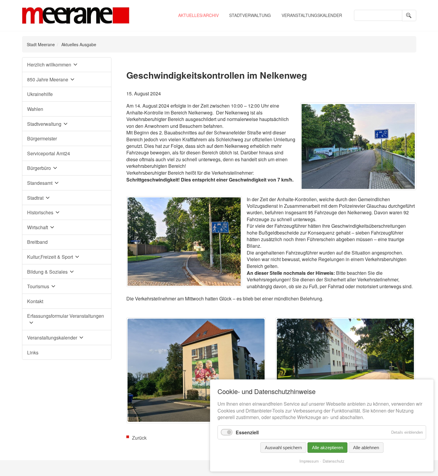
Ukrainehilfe (40, 94)
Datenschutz (333, 461)
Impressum (309, 461)
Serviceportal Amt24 (48, 153)
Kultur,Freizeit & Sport (50, 256)
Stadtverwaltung (250, 15)
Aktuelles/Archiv (198, 15)
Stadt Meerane (41, 44)
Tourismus (38, 286)
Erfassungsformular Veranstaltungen (65, 315)
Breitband (37, 241)
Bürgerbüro (39, 168)
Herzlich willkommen (49, 64)
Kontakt (35, 301)
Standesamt (39, 182)
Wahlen (35, 109)
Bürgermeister (42, 138)
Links (32, 352)
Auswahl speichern (283, 447)
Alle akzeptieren (327, 447)
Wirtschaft (37, 227)
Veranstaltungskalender (312, 15)
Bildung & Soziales (47, 271)
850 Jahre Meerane (47, 79)
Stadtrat (35, 197)
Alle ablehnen (366, 447)
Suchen (409, 15)
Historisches (40, 212)
